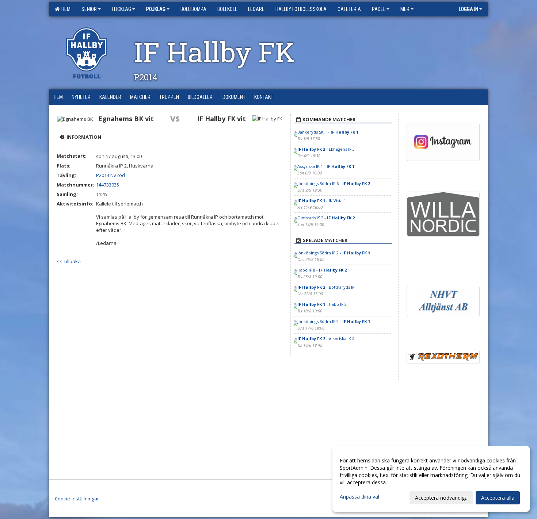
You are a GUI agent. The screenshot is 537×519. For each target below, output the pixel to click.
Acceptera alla (497, 497)
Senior (89, 9)
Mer (405, 9)
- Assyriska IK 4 (325, 338)
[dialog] (431, 479)
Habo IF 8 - (322, 270)
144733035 (107, 184)
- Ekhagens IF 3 (326, 149)
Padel (378, 9)
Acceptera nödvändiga (441, 497)
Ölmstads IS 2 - (326, 217)
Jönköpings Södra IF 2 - (333, 252)
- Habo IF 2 (322, 304)
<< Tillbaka (69, 261)
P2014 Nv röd (110, 175)
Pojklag (155, 9)
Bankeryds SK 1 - (327, 132)
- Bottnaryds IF (325, 287)
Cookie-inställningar (77, 498)
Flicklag (121, 9)
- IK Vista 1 (321, 200)
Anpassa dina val (359, 496)
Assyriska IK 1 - (325, 166)
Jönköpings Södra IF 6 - (333, 183)
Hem (65, 9)
